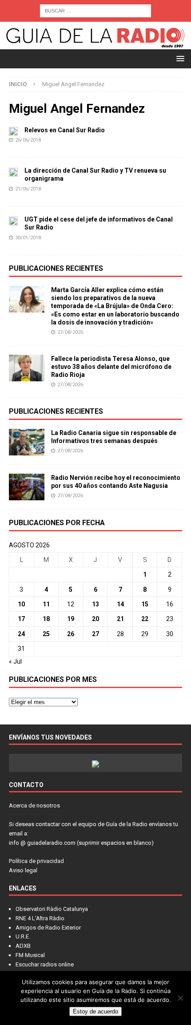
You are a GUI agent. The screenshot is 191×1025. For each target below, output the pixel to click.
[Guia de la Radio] (95, 44)
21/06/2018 (28, 189)
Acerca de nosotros (34, 805)
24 (21, 633)
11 (46, 604)
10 (21, 604)
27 (95, 633)
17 (21, 618)
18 (46, 618)
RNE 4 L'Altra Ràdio (40, 918)
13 (95, 604)
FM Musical (30, 955)
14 (120, 604)
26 (70, 633)
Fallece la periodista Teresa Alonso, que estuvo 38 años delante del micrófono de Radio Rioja (111, 366)
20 (95, 618)
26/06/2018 (28, 140)
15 (144, 604)
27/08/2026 (70, 332)
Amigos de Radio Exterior (48, 927)
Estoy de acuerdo (95, 1011)
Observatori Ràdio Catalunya (52, 909)
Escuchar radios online (45, 964)
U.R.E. (23, 936)
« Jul (15, 661)
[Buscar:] (95, 10)
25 (46, 633)
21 (120, 618)
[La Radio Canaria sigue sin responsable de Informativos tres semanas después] (26, 442)
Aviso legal (23, 870)
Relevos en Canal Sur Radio (64, 130)
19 (70, 618)
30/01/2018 (28, 238)
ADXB (23, 945)
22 (144, 618)
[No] (179, 997)
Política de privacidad (36, 861)
